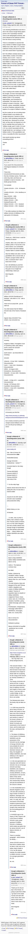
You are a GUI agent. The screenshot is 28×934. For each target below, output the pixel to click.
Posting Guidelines (18, 5)
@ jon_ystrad (12, 446)
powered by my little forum (14, 932)
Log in (2, 5)
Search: (3, 8)
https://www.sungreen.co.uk (18, 653)
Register (7, 5)
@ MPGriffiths (16, 555)
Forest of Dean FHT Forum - (13, 3)
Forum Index (4, 1)
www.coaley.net (11, 449)
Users (11, 5)
